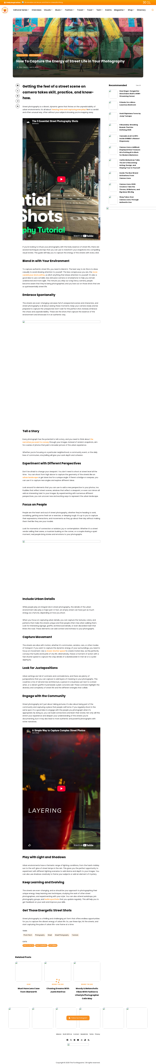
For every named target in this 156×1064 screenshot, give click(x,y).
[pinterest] (18, 96)
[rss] (88, 1040)
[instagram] (74, 1040)
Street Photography (62, 935)
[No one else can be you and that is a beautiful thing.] (23, 2)
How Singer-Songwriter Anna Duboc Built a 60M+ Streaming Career (129, 93)
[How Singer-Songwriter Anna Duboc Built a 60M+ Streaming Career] (113, 94)
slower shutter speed (55, 651)
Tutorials (75, 935)
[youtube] (78, 1040)
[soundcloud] (81, 1040)
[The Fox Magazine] (5, 10)
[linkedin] (18, 106)
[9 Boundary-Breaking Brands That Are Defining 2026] (113, 127)
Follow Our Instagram (79, 1018)
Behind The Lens (58, 984)
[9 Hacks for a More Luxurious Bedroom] (113, 105)
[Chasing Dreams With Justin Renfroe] (57, 972)
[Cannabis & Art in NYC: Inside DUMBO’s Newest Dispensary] (113, 139)
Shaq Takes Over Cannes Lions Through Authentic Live (129, 199)
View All (138, 85)
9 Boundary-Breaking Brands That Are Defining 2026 (128, 127)
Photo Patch (22, 55)
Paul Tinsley (23, 67)
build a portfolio (52, 899)
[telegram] (18, 101)
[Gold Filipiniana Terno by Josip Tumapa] (113, 116)
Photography (34, 55)
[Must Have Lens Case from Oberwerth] (28, 972)
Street (50, 935)
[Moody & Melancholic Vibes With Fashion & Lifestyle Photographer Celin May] (87, 972)
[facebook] (18, 85)
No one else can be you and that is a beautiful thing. (44, 2)
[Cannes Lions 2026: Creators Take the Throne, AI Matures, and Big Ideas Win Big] (113, 187)
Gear (28, 984)
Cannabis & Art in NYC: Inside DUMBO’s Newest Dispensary (129, 138)
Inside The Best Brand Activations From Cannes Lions (128, 175)
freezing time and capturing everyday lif (70, 109)
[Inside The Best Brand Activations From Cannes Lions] (113, 176)
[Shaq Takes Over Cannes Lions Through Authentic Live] (113, 200)
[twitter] (18, 91)
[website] (85, 1040)
